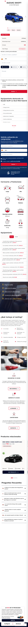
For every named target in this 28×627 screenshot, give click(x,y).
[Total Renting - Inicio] (5, 1)
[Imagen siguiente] (26, 16)
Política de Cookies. (6, 617)
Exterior (11, 236)
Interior (16, 236)
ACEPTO (13, 620)
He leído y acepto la (11, 161)
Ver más (14, 125)
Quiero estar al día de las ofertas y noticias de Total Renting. (13, 80)
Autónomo (15, 67)
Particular (6, 67)
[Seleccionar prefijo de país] (2, 59)
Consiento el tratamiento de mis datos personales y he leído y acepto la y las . (14, 85)
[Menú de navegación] (26, 1)
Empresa (24, 67)
